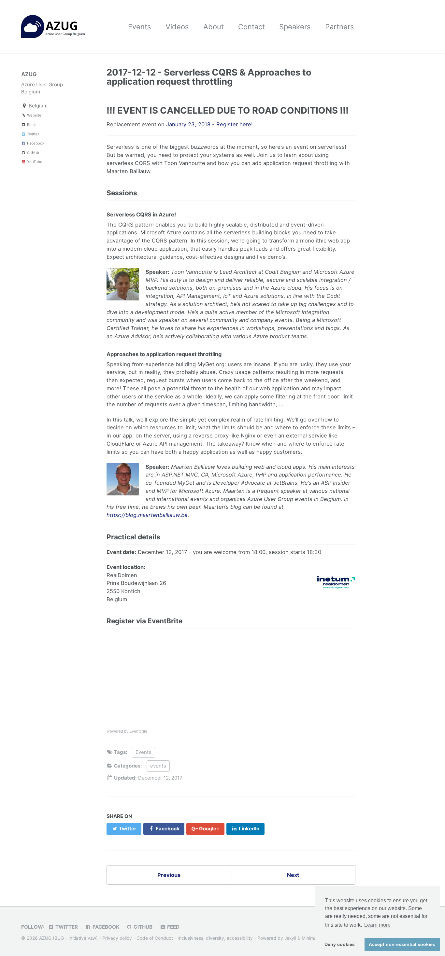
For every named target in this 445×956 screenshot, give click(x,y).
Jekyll (290, 938)
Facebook (35, 143)
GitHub (32, 152)
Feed (172, 927)
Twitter (32, 134)
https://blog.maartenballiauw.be (147, 515)
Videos (177, 26)
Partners (339, 26)
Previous (168, 875)
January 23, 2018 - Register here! (209, 124)
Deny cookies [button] (339, 944)
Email (31, 124)
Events (139, 26)
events (158, 766)
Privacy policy (117, 938)
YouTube (34, 161)
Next (293, 875)
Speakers (295, 26)
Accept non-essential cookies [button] (402, 944)
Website (33, 115)
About (213, 26)
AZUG (60, 26)
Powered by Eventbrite (127, 731)
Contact (251, 26)
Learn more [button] (377, 925)
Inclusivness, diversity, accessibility (215, 938)
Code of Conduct (154, 938)
